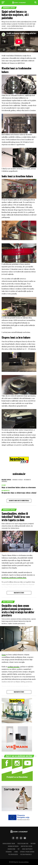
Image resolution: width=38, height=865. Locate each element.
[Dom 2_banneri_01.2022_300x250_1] (17, 722)
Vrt (19, 849)
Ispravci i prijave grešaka (27, 852)
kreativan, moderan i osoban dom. (14, 577)
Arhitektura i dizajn (26, 846)
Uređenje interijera (13, 846)
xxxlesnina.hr (19, 474)
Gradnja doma (11, 849)
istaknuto (28, 479)
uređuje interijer (13, 666)
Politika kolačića (13, 854)
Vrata (4, 654)
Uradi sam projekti (27, 849)
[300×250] (17, 751)
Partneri (33, 843)
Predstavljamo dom (22, 843)
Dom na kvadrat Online (9, 843)
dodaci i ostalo (18, 479)
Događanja (9, 852)
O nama (16, 852)
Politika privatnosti (26, 854)
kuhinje (4, 481)
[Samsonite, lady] (17, 810)
